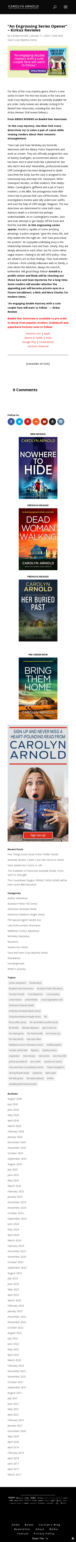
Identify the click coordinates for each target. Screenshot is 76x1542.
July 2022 (13, 1338)
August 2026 (15, 1098)
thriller (50, 1078)
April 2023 (13, 1295)
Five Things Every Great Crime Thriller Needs (33, 854)
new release (29, 1055)
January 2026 (15, 1137)
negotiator (14, 1055)
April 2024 (13, 1235)
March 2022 (14, 1360)
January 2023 (15, 1311)
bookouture (36, 982)
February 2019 (16, 1452)
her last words (16, 1039)
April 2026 (13, 1120)
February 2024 (16, 1246)
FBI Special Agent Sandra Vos (24, 920)
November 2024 (17, 1207)
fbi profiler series (17, 1022)
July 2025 (13, 1169)
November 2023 (17, 1256)
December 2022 (17, 1316)
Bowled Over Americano (21, 988)
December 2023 (17, 1251)
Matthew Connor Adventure (23, 931)
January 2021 (15, 1425)
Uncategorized (16, 963)
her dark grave (16, 1033)
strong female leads (19, 1072)
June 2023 (13, 1284)
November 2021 (17, 1376)
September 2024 (17, 1218)
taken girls (51, 1072)
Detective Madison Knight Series (26, 914)
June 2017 (13, 1463)
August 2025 (15, 1164)
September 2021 (17, 1387)
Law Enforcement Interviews (24, 925)
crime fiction (15, 999)
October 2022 (15, 1327)
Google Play (29, 342)
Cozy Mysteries (35, 994)
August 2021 (15, 1393)
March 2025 (14, 1186)
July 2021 (13, 1398)
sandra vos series (53, 1061)
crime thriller (31, 999)
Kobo (49, 337)
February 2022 (16, 1365)
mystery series (49, 1050)
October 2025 (15, 1153)
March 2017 (14, 1474)
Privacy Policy (44, 1533)
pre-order (36, 1061)
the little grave (16, 1078)
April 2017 (13, 1469)
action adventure (17, 982)
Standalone (14, 958)
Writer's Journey (17, 969)
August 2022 (15, 1333)
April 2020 (13, 1441)
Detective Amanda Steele (22, 909)
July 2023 (13, 1278)
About (40, 1529)
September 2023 (17, 1267)
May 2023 (13, 1289)
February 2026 (16, 1131)
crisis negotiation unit (52, 999)
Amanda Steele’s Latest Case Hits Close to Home (36, 859)
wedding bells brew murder (23, 1084)
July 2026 (13, 1104)
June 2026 (13, 1109)
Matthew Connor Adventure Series (26, 1044)
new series (44, 1055)
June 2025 (13, 1175)
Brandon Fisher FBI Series (22, 903)
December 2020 (17, 1431)
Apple (47, 333)
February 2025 (16, 1191)
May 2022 (13, 1349)
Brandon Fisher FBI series (50, 988)
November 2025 (17, 1147)
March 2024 (14, 1240)
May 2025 (13, 1180)
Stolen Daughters (55, 1067)
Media (53, 1529)
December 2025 (17, 1142)
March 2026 (14, 1126)
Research (13, 941)
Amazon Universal (38, 346)
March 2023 (14, 1300)
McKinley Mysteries (19, 936)
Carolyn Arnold (19, 35)
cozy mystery (52, 994)
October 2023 (15, 1262)
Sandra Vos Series (18, 947)
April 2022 (13, 1354)
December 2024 (17, 1202)
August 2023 (15, 1273)
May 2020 (13, 1436)
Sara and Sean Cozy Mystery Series (28, 952)
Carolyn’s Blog (49, 1524)
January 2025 (15, 1196)
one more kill (59, 1055)
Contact (23, 1533)
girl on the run (49, 1027)
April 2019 (13, 1447)
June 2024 (13, 1224)
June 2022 (13, 1344)
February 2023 (16, 1305)
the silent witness (35, 1078)
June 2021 (13, 1403)
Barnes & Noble (33, 337)
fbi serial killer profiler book (44, 1022)
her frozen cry (53, 1033)
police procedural (18, 1061)
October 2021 (15, 1382)
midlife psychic (54, 1044)
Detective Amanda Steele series (24, 1010)
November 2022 (17, 1322)
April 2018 (13, 1458)
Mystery (35, 1050)
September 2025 (17, 1158)
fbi (45, 1016)
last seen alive (34, 1039)
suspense (37, 1072)
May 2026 (13, 1115)
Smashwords (46, 342)
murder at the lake (18, 1050)
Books (29, 1524)
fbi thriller (14, 1027)
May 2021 (13, 1409)
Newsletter (22, 1529)
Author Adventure (18, 898)
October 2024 (15, 1213)
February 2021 (16, 1420)
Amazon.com (33, 333)
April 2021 (13, 1414)
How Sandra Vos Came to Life (25, 865)
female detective (30, 1027)
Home (16, 1524)
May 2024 (13, 1229)
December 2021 (17, 1371)
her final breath (35, 1033)
